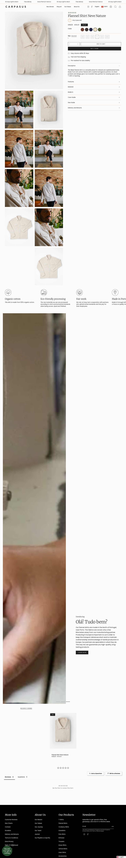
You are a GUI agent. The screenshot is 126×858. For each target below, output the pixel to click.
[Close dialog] (90, 405)
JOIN (40, 449)
